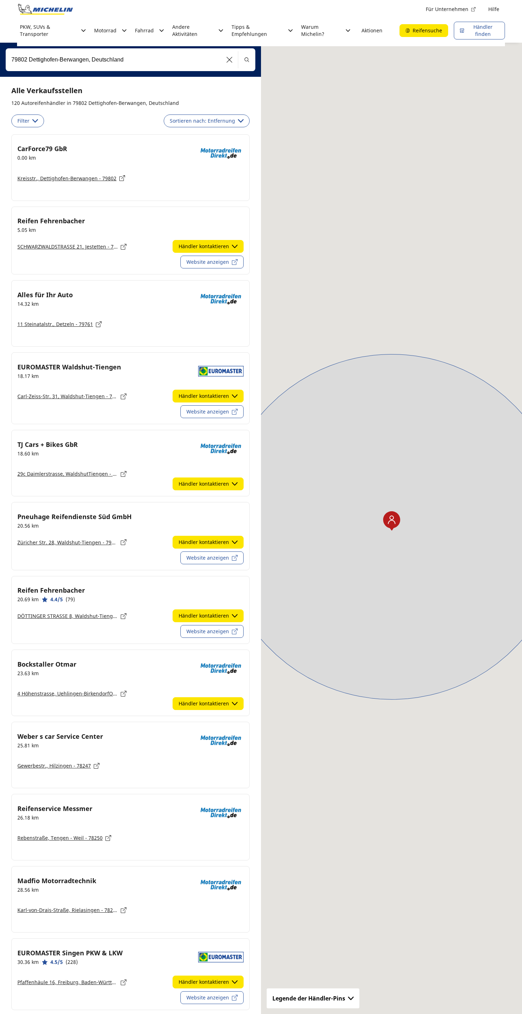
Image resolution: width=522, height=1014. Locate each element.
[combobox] (130, 59)
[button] (229, 59)
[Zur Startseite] (45, 9)
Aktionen (371, 30)
